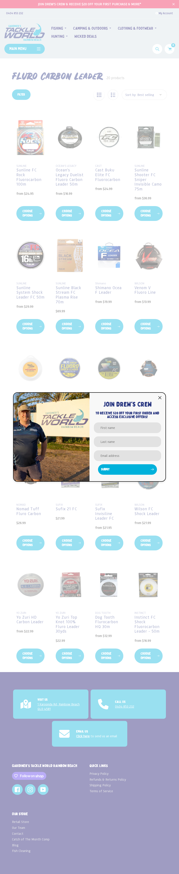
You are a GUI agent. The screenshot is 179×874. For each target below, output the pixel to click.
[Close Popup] (160, 397)
